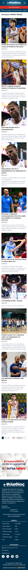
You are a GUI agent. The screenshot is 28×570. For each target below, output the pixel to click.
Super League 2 (6, 526)
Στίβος (17, 539)
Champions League (7, 531)
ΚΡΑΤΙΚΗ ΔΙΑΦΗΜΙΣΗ (14, 516)
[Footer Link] (3, 556)
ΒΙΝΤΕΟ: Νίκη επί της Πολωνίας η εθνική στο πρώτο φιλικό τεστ (13, 260)
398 (14, 438)
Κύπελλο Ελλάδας (7, 528)
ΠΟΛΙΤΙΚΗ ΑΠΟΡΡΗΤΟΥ (18, 514)
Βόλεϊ (16, 528)
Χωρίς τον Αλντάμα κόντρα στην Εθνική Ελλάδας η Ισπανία (13, 420)
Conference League (7, 536)
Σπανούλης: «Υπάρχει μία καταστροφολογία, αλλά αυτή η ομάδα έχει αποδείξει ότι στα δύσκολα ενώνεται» (13, 217)
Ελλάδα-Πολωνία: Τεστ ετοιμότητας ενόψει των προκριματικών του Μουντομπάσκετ (12, 337)
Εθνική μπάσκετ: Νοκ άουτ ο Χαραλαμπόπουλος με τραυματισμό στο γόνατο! (13, 171)
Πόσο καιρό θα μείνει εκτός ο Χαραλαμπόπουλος (10, 128)
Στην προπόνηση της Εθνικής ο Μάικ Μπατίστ (12, 379)
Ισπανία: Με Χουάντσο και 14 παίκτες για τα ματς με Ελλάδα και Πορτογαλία (14, 45)
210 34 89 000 (5, 550)
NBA (16, 526)
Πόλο (16, 531)
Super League (6, 523)
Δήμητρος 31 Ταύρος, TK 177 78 (9, 547)
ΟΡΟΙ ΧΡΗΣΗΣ (7, 514)
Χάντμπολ (17, 534)
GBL (3, 539)
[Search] (3, 2)
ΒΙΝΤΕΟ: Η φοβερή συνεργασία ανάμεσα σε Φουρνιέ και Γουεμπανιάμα (13, 87)
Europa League (6, 534)
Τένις (16, 536)
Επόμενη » (19, 438)
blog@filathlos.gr (6, 553)
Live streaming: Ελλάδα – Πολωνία (11, 301)
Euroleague (18, 523)
